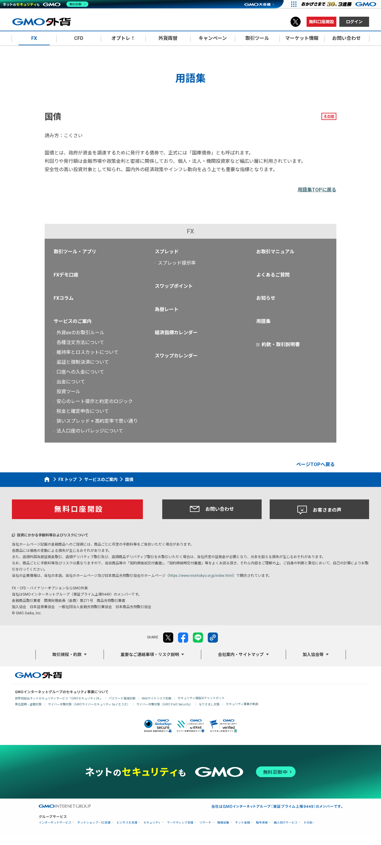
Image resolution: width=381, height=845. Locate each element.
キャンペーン (213, 38)
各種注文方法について (80, 342)
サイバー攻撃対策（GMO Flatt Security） (164, 704)
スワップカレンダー (176, 356)
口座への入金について (80, 372)
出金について (71, 382)
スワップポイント (174, 286)
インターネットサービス (55, 822)
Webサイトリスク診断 (156, 698)
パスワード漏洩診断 (122, 698)
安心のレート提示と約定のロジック (95, 401)
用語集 (263, 321)
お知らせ (265, 298)
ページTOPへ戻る (315, 464)
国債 (129, 479)
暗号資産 (262, 822)
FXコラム (64, 298)
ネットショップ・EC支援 (94, 822)
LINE (198, 637)
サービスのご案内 (73, 321)
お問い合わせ (219, 509)
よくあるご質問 (273, 275)
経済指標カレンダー (176, 332)
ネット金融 (242, 822)
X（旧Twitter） (296, 22)
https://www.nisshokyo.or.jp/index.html (201, 576)
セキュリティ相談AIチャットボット (201, 698)
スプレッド (167, 251)
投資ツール (68, 391)
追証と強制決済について (83, 362)
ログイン (354, 21)
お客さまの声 (327, 510)
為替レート (167, 309)
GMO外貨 (38, 675)
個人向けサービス (286, 822)
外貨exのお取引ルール (80, 332)
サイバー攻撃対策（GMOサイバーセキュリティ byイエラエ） (89, 704)
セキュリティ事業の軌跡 (242, 704)
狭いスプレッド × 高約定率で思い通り (97, 421)
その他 (329, 116)
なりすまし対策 (209, 704)
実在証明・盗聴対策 (28, 704)
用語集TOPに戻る (317, 190)
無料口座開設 (321, 21)
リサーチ (205, 822)
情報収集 (223, 822)
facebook (183, 637)
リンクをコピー (213, 637)
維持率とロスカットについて (87, 352)
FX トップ (67, 479)
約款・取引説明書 (281, 344)
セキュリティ (152, 822)
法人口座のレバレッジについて (90, 431)
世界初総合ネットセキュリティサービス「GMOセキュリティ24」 (58, 698)
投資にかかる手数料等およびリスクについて (52, 535)
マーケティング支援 (180, 822)
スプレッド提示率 (177, 263)
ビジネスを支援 (127, 822)
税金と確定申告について (83, 411)
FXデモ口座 (66, 275)
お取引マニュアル (275, 251)
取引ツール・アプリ (75, 251)
